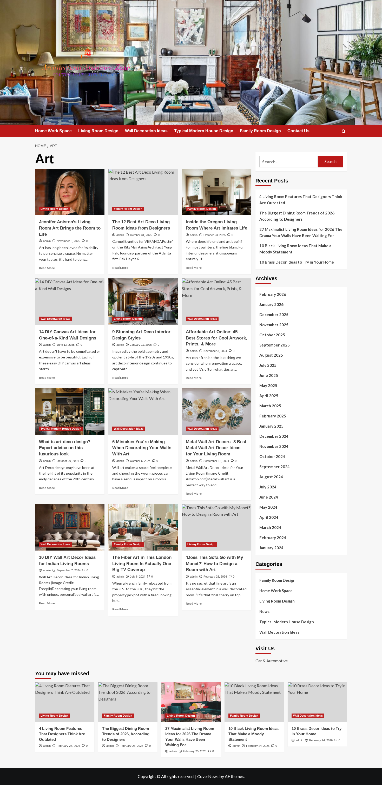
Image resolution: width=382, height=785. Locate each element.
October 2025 (272, 334)
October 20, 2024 (68, 460)
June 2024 (268, 497)
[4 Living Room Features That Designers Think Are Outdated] (64, 702)
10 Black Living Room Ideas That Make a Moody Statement (295, 248)
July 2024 (267, 487)
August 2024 (271, 476)
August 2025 (271, 355)
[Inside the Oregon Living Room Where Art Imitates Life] (216, 192)
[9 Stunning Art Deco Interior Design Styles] (143, 301)
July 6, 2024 (137, 576)
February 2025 (272, 416)
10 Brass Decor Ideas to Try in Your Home (296, 262)
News (264, 611)
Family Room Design (260, 131)
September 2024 (274, 466)
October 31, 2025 (141, 235)
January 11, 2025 (141, 344)
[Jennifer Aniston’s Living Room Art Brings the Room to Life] (69, 192)
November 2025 (273, 324)
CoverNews (208, 776)
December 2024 (273, 436)
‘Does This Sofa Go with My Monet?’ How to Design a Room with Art (214, 563)
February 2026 (272, 294)
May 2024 (268, 507)
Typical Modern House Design (203, 131)
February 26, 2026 (68, 745)
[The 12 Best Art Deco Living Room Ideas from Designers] (143, 192)
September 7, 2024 (69, 570)
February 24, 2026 (257, 745)
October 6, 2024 (140, 460)
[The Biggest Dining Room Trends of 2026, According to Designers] (127, 702)
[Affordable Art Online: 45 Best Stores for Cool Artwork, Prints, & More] (216, 301)
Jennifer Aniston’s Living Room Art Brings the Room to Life (70, 228)
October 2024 (272, 456)
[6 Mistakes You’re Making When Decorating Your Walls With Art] (143, 411)
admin (47, 241)
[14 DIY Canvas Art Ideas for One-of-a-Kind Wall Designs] (69, 301)
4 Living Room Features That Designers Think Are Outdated (300, 199)
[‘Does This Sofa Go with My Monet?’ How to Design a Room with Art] (216, 527)
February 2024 (272, 537)
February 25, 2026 (131, 745)
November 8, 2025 (68, 241)
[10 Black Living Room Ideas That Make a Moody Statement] (254, 702)
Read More (47, 268)
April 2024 (268, 517)
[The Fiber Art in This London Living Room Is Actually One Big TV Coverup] (143, 527)
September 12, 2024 (216, 460)
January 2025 (271, 426)
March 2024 (270, 527)
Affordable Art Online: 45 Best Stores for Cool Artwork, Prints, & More (216, 338)
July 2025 (267, 365)
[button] (343, 131)
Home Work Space (53, 131)
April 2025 (268, 395)
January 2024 (271, 547)
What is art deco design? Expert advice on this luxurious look (64, 448)
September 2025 (274, 345)
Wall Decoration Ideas (146, 131)
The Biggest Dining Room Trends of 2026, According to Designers (297, 216)
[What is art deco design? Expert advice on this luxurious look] (69, 411)
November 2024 (273, 446)
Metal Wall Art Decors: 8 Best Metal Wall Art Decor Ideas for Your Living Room (216, 448)
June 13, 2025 (66, 344)
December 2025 (273, 314)
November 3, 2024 (215, 350)
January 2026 (271, 304)
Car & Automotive (271, 660)
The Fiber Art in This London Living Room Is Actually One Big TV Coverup (142, 563)
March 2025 (270, 405)
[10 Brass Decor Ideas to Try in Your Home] (317, 702)
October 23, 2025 (214, 235)
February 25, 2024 (215, 576)
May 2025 (268, 385)
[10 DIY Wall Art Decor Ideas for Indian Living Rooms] (69, 527)
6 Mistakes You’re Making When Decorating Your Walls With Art (141, 448)
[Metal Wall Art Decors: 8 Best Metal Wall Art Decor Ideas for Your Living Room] (216, 411)
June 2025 (268, 375)
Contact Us (298, 131)
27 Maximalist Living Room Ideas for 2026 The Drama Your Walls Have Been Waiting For (301, 232)
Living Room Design (98, 131)
